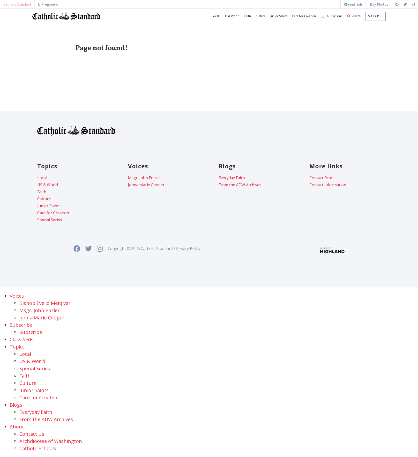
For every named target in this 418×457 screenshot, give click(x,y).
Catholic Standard (17, 4)
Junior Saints (278, 16)
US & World (231, 16)
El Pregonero (48, 4)
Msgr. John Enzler (144, 177)
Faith (247, 16)
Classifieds (21, 339)
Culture (261, 16)
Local (215, 16)
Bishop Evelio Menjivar (45, 303)
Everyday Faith (232, 177)
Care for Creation (304, 16)
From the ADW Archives (240, 184)
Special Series (49, 220)
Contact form (321, 177)
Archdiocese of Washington (50, 441)
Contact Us (31, 434)
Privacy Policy (188, 248)
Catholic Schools (37, 448)
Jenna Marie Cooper (146, 184)
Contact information (327, 184)
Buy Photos (379, 4)
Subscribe (375, 16)
